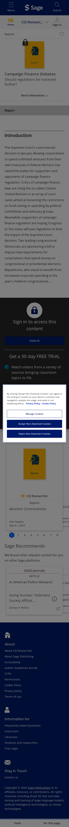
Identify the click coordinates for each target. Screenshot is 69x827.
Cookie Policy (49, 403)
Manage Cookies (35, 413)
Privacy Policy (33, 403)
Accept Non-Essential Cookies (34, 423)
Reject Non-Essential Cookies (34, 433)
